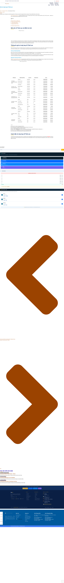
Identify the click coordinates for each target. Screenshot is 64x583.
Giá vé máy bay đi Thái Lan (14, 15)
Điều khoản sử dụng (37, 499)
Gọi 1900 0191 (25, 488)
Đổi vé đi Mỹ (27, 497)
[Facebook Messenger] (13, 497)
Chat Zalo (31, 488)
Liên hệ (36, 497)
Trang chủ (36, 493)
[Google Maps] (16, 497)
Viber (40, 488)
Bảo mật (46, 507)
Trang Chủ (51, 2)
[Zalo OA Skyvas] (11, 497)
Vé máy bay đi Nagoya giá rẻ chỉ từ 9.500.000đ (7, 477)
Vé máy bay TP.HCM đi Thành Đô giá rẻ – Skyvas (7, 473)
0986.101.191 (46, 502)
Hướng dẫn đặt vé (27, 518)
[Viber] (14, 497)
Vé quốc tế (56, 2)
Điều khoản (48, 507)
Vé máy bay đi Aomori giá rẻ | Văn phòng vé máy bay (8, 481)
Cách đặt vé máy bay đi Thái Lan (15, 25)
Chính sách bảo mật (37, 498)
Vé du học (27, 498)
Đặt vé (50, 507)
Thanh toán (27, 499)
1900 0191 (45, 494)
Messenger (36, 488)
